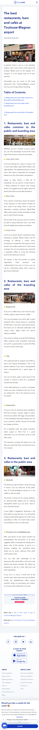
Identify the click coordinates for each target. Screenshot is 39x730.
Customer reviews (26, 682)
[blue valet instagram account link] (16, 642)
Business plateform (26, 673)
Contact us (24, 685)
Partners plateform (26, 676)
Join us (4, 685)
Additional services (26, 679)
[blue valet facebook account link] (8, 642)
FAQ (21, 689)
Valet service (6, 676)
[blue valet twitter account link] (23, 642)
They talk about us (8, 692)
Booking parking (7, 679)
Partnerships (6, 689)
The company (6, 682)
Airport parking (7, 673)
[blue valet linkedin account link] (31, 642)
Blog (3, 695)
